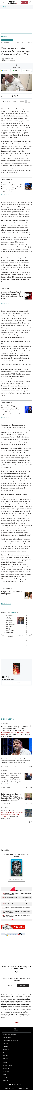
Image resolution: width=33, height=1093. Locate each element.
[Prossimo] (30, 634)
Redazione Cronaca (10, 635)
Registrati (23, 985)
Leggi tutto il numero (16, 880)
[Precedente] (3, 634)
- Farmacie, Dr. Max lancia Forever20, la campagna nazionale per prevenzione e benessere (14, 900)
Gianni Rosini (5, 787)
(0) (22, 635)
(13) (31, 766)
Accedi (10, 985)
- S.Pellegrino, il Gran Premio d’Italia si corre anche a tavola (16, 897)
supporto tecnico (23, 1015)
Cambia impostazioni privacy (10, 1040)
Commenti (6, 96)
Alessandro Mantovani (8, 766)
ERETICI (5, 677)
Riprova (17, 1022)
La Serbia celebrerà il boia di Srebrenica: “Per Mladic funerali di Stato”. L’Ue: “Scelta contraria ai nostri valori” (12, 797)
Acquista (16, 683)
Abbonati (24, 2)
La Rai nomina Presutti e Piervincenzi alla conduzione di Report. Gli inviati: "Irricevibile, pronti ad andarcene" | (16, 728)
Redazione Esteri (6, 803)
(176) (31, 803)
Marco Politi (9, 58)
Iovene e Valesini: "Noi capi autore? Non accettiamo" (16, 735)
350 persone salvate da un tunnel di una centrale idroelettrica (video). (12, 813)
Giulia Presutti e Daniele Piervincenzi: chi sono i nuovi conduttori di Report (10, 625)
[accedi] (30, 2)
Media (4, 36)
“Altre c (9, 816)
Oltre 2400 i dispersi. (8, 810)
